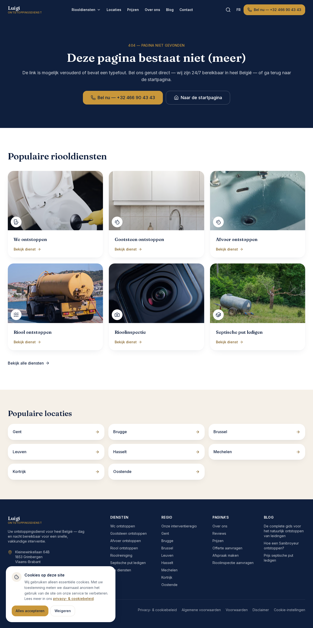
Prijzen (133, 10)
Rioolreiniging (121, 555)
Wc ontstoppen (122, 526)
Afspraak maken (225, 555)
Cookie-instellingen (289, 610)
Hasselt (167, 563)
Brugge (167, 541)
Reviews (219, 533)
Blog (170, 10)
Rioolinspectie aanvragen (233, 563)
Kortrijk (166, 577)
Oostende (169, 585)
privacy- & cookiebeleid (73, 599)
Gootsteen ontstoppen (128, 533)
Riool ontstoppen (124, 548)
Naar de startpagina (201, 97)
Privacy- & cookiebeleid (157, 610)
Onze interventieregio (179, 526)
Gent (165, 533)
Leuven (167, 555)
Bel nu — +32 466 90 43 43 (277, 10)
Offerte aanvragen (227, 548)
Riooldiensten (83, 10)
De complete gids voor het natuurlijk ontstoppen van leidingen (284, 531)
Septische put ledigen (128, 563)
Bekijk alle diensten (26, 363)
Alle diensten (120, 570)
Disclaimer (261, 610)
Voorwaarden (237, 610)
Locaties (114, 10)
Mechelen (169, 570)
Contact (186, 10)
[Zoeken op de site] (228, 9)
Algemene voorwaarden (201, 610)
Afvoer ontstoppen (125, 541)
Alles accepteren (30, 611)
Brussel (167, 548)
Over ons (152, 10)
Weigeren (63, 611)
